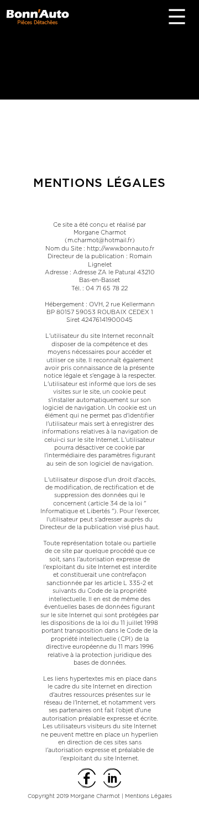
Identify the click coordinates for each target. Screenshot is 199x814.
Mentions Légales (148, 796)
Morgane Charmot (94, 796)
